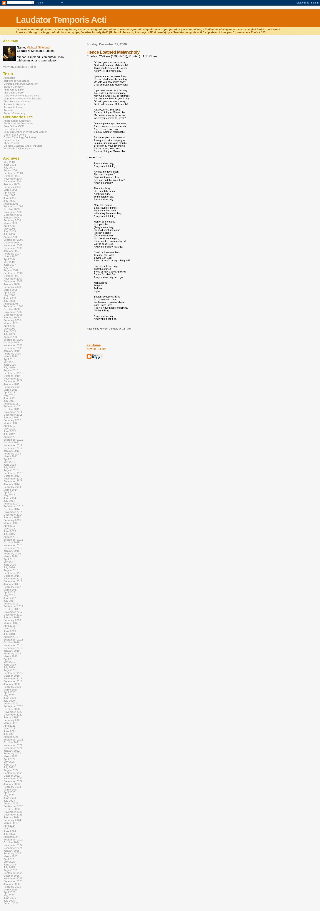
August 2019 (11, 670)
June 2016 (10, 564)
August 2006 (11, 237)
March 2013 (11, 456)
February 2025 (12, 853)
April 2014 (9, 492)
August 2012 (11, 437)
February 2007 (12, 253)
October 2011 (11, 409)
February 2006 (12, 220)
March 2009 (11, 323)
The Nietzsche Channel (17, 101)
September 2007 (13, 273)
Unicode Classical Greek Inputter (23, 145)
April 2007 (9, 259)
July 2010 (9, 367)
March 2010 (11, 356)
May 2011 (9, 395)
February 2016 (12, 553)
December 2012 (13, 448)
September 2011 (13, 406)
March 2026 (11, 889)
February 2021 (12, 720)
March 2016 (11, 556)
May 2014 (9, 495)
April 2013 (9, 459)
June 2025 (10, 864)
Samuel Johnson (13, 86)
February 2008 (12, 287)
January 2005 (12, 184)
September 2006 (13, 239)
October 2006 (12, 242)
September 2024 (13, 839)
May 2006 (9, 228)
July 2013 (9, 467)
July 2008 (9, 301)
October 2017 (12, 609)
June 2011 (10, 398)
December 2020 (13, 714)
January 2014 (12, 484)
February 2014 (12, 487)
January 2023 (12, 784)
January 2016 (12, 550)
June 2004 (10, 164)
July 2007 (9, 267)
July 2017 (9, 600)
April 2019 (9, 659)
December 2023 (13, 814)
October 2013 (12, 475)
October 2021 (12, 742)
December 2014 (13, 514)
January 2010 (12, 351)
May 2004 (9, 162)
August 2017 (11, 603)
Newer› (91, 348)
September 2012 (13, 439)
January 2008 (12, 284)
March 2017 (11, 589)
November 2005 (13, 212)
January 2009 (12, 317)
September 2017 (13, 606)
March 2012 (11, 423)
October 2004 (12, 176)
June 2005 (10, 198)
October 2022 (12, 775)
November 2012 (13, 445)
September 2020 (13, 706)
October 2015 (12, 542)
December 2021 (13, 748)
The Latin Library (14, 92)
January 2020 (12, 684)
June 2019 (10, 664)
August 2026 (11, 903)
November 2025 (13, 878)
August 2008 (11, 303)
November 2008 (13, 312)
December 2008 (13, 314)
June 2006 (10, 231)
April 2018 (9, 625)
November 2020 (13, 712)
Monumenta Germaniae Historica (23, 98)
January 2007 (12, 251)
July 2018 (9, 634)
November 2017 (13, 612)
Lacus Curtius (12, 129)
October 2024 (12, 842)
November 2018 (13, 645)
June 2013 (10, 464)
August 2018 (11, 637)
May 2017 (9, 595)
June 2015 (10, 531)
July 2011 (9, 400)
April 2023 (9, 792)
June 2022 (10, 764)
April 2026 (9, 892)
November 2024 (13, 845)
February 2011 (12, 387)
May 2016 (9, 562)
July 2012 (9, 434)
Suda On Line (12, 140)
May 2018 (9, 628)
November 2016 (13, 578)
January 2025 (12, 850)
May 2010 (9, 362)
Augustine (9, 77)
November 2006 (13, 245)
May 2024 (9, 828)
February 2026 (12, 886)
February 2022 (12, 753)
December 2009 (13, 348)
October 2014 (12, 509)
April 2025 (9, 859)
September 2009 (13, 339)
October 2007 (12, 276)
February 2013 (12, 453)
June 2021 (10, 731)
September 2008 (13, 306)
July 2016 (9, 567)
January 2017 (12, 584)
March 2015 (11, 523)
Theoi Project (11, 143)
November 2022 (13, 778)
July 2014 (9, 500)
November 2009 (13, 345)
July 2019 (9, 667)
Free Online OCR (14, 126)
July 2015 (9, 534)
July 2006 (9, 234)
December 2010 (13, 381)
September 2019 (13, 673)
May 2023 (9, 795)
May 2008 (9, 295)
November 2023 (13, 811)
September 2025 (13, 873)
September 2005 (13, 206)
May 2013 (9, 462)
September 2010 (13, 373)
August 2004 (11, 170)
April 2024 (9, 825)
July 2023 (9, 800)
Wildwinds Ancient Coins (18, 148)
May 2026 (9, 895)
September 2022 (13, 773)
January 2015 (12, 517)
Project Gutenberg (14, 113)
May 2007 (9, 262)
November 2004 (13, 178)
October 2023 (12, 809)
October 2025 (12, 875)
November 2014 (13, 512)
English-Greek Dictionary (18, 123)
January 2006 (12, 217)
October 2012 (12, 442)
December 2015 (13, 548)
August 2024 (11, 836)
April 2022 (9, 759)
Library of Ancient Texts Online (21, 95)
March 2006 (11, 223)
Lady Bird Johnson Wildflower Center (25, 132)
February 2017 (12, 587)
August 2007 (11, 270)
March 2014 (11, 489)
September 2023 (13, 806)
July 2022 (9, 767)
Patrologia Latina (13, 107)
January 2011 (11, 384)
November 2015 (13, 545)
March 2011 (10, 389)
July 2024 (9, 834)
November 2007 (13, 278)
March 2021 (11, 723)
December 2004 (13, 181)
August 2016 (11, 570)
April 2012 (9, 425)
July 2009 (9, 334)
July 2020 (9, 700)
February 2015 (12, 520)
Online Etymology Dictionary (20, 137)
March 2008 (11, 289)
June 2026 (10, 898)
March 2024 (11, 823)
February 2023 (12, 786)
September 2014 (13, 506)
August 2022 (11, 770)
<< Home (93, 345)
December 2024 (13, 848)
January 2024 (12, 817)
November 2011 (13, 412)
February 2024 (12, 820)
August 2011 (11, 403)
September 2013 (13, 473)
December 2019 (13, 681)
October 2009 (12, 342)
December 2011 (13, 414)
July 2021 (9, 734)
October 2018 (12, 642)
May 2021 (9, 728)
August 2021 (11, 737)
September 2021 (13, 739)
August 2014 (11, 503)
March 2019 (11, 656)
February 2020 (12, 687)
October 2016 (12, 575)
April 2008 (9, 292)
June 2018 (10, 631)
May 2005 (9, 195)
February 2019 (12, 653)
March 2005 (11, 189)
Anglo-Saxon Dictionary (17, 120)
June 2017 (10, 598)
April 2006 (9, 226)
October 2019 (12, 675)
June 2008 (10, 298)
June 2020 (10, 698)
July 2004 (9, 167)
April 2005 (9, 192)
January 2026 (12, 884)
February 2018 (12, 620)
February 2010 (12, 353)
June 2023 (10, 798)
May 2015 (9, 528)
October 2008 (12, 309)
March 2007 (11, 256)
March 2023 (11, 789)
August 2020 (11, 703)
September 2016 (13, 573)
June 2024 (10, 831)
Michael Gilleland (38, 47)
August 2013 (11, 470)
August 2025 (11, 870)
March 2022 (11, 756)
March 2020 (11, 689)
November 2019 (13, 678)
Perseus (8, 110)
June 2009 (10, 331)
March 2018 (11, 623)
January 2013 (12, 450)
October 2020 (12, 709)
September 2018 (13, 639)
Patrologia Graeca (14, 104)
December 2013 (13, 481)
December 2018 (13, 648)
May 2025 (9, 861)
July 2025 (9, 867)
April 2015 (9, 525)
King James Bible (14, 89)
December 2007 (13, 281)
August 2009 (11, 337)
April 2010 (9, 359)
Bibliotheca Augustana (16, 80)
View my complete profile (19, 66)
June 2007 (10, 264)
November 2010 (13, 378)
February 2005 (12, 187)
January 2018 (12, 617)
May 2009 (9, 328)
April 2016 (9, 559)
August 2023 (11, 803)
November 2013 (13, 478)
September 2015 (13, 539)
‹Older (102, 348)
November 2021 (13, 745)
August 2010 (11, 370)
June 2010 (10, 364)
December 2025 (13, 881)
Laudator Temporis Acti (61, 20)
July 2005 (9, 201)
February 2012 (12, 420)
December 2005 (13, 214)
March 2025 (11, 856)
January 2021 (12, 717)
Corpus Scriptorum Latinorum (21, 83)
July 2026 (9, 900)
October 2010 (12, 376)
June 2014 (10, 498)
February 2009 (12, 320)
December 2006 (13, 248)
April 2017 (9, 592)
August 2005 (11, 203)
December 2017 (13, 614)
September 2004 (13, 173)
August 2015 (11, 537)
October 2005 (12, 209)
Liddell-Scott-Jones (15, 134)
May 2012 (9, 428)
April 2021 (9, 725)
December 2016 (13, 581)
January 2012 (12, 417)
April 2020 (9, 692)
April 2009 (9, 326)
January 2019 (12, 650)
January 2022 (12, 750)
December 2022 (13, 781)
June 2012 (10, 431)
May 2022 (9, 761)
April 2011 (9, 392)
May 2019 (9, 662)
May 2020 (9, 695)
